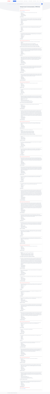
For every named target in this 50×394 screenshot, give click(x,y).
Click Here (24, 11)
